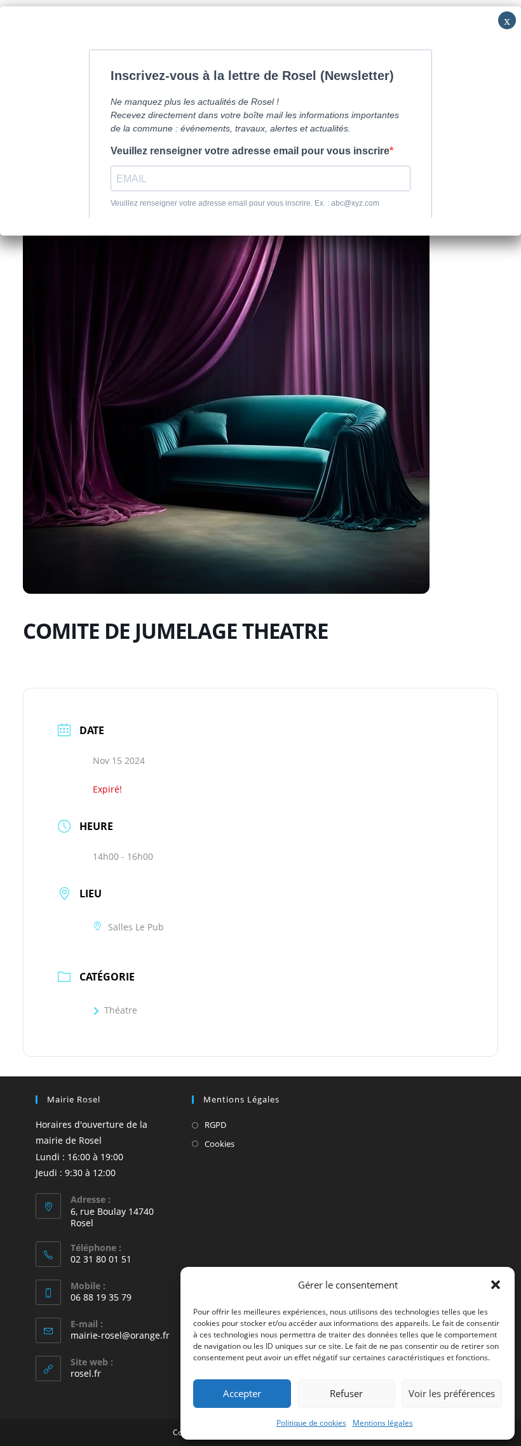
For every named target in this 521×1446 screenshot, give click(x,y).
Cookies (219, 1143)
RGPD (215, 1124)
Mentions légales (383, 1422)
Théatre (120, 1010)
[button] (495, 1284)
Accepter (242, 1393)
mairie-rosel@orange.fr (120, 1335)
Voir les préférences (452, 1393)
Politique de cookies (311, 1422)
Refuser (346, 1393)
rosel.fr (86, 1373)
